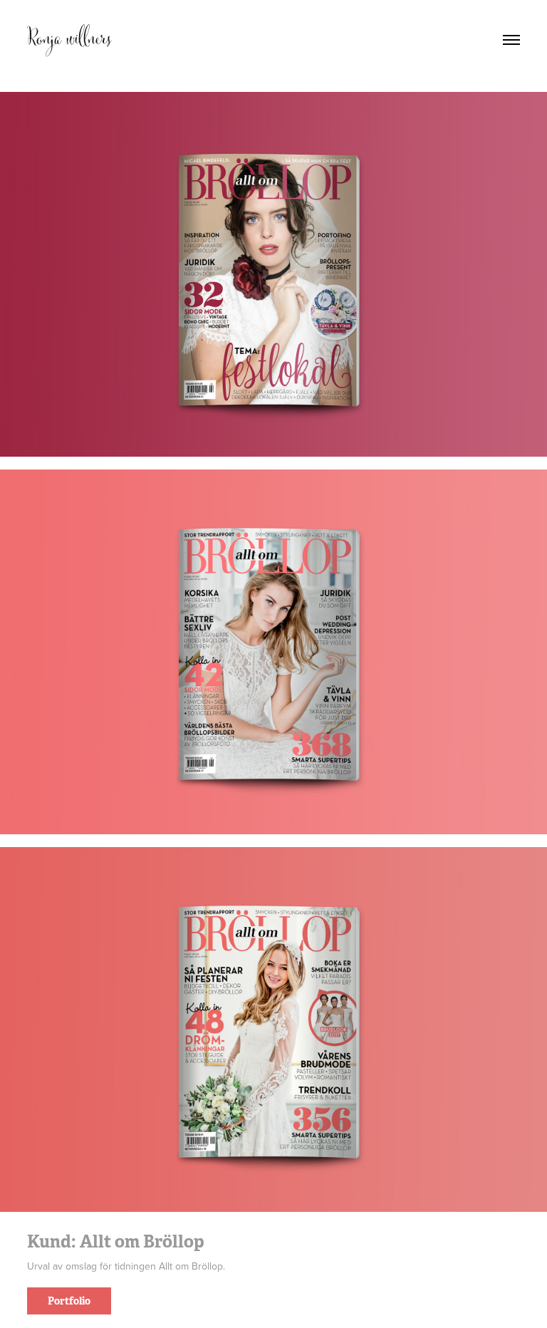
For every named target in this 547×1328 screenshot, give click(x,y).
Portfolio (69, 1301)
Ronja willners (68, 39)
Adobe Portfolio (298, 1320)
